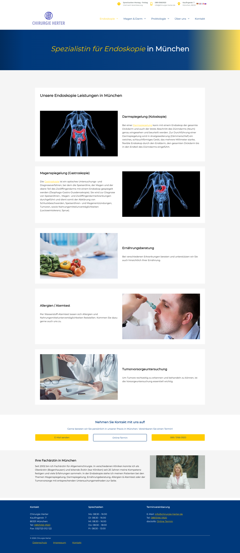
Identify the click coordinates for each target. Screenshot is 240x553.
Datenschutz (39, 542)
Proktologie (158, 18)
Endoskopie (107, 18)
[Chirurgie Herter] (48, 18)
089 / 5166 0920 (178, 437)
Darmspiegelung (142, 125)
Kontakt (200, 18)
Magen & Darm (133, 18)
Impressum (59, 542)
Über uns (180, 18)
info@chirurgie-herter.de (169, 514)
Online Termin (120, 437)
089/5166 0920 (42, 525)
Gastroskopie (51, 181)
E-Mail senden (61, 437)
